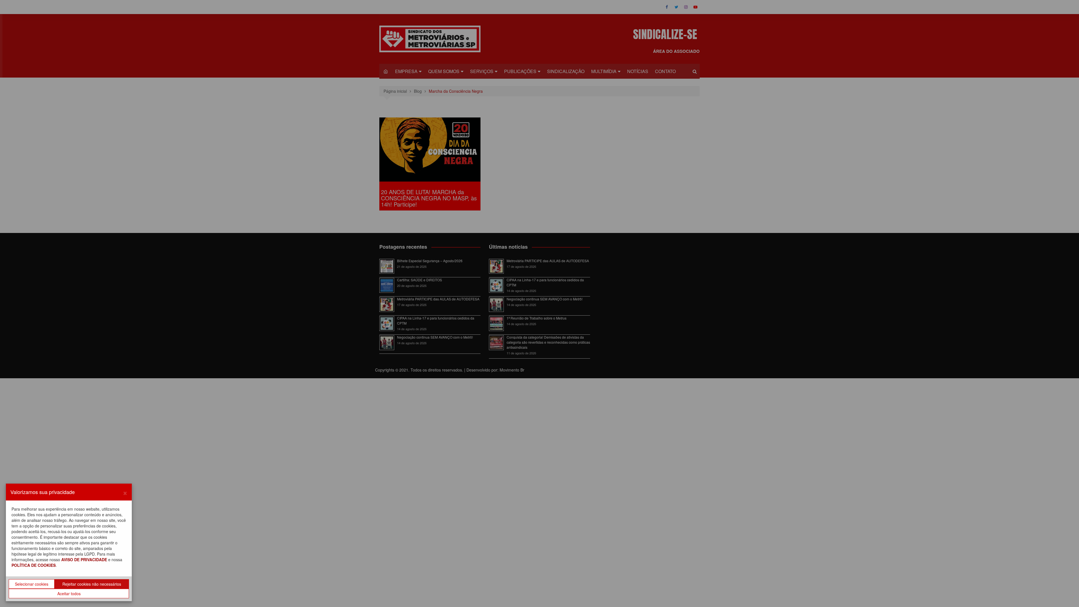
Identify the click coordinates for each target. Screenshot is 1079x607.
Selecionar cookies (31, 584)
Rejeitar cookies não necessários (91, 584)
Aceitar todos (69, 593)
